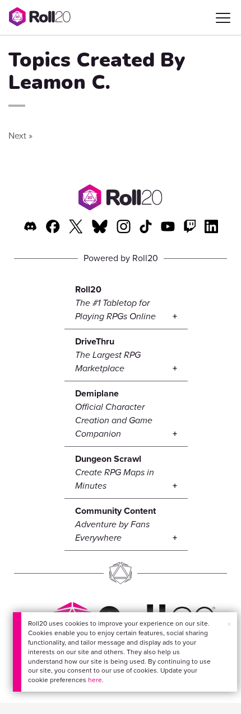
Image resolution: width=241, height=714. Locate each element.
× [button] (229, 624)
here (95, 680)
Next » (20, 135)
